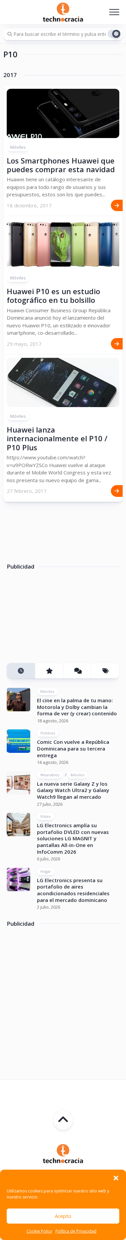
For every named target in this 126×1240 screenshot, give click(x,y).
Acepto (63, 1216)
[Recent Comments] (77, 671)
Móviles (18, 147)
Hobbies (47, 732)
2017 (10, 75)
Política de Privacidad (75, 1231)
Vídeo (45, 816)
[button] (116, 1178)
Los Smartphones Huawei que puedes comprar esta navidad (61, 164)
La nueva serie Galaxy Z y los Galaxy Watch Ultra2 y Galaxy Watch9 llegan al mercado (73, 790)
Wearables (49, 774)
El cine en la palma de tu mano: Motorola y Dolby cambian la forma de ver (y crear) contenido (77, 707)
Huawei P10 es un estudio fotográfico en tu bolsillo (53, 295)
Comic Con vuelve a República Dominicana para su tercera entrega (73, 748)
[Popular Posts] (49, 671)
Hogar (45, 871)
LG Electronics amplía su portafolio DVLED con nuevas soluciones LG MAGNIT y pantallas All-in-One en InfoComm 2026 (73, 838)
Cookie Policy (39, 1231)
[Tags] (105, 671)
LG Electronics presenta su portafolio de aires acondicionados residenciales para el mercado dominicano (73, 890)
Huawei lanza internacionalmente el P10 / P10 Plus (57, 438)
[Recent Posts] (21, 671)
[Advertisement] (57, 619)
